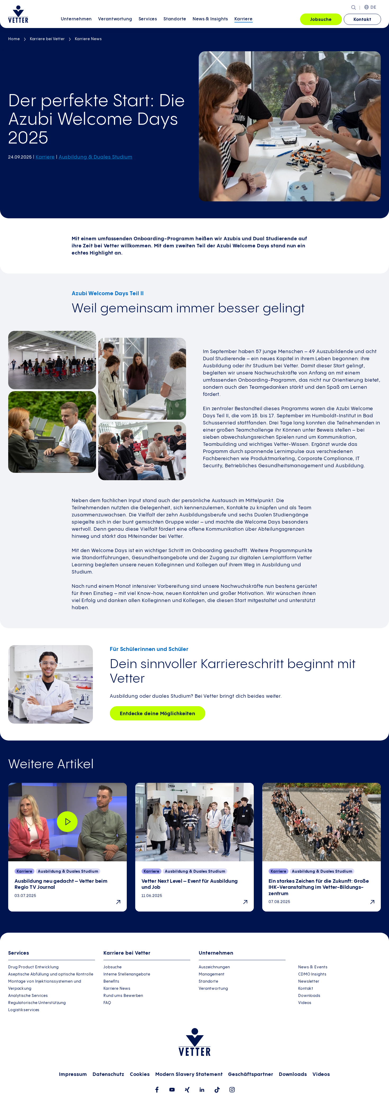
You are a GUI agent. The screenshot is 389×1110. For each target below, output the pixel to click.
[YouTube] (172, 1089)
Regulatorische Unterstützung (37, 1003)
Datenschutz (108, 1074)
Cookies (140, 1074)
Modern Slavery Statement (189, 1074)
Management (212, 974)
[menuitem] (76, 19)
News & (210, 19)
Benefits (111, 981)
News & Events (313, 967)
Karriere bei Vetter (47, 39)
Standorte (175, 19)
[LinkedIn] (202, 1089)
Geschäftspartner (250, 1074)
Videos (304, 1003)
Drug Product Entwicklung (33, 967)
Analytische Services (28, 996)
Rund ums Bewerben (123, 996)
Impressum (73, 1074)
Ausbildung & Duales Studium (95, 157)
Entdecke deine (157, 713)
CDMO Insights (312, 974)
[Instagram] (232, 1089)
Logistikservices (23, 1010)
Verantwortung (115, 19)
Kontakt (362, 19)
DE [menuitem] (373, 7)
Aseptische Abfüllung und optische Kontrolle (50, 974)
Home (14, 39)
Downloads (309, 996)
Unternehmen (76, 19)
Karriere (243, 19)
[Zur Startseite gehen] (18, 14)
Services (148, 19)
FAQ (107, 1003)
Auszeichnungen (214, 967)
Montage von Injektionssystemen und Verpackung (44, 985)
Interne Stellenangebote (126, 974)
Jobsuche (321, 19)
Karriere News (88, 39)
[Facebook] (156, 1089)
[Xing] (187, 1089)
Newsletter (308, 981)
